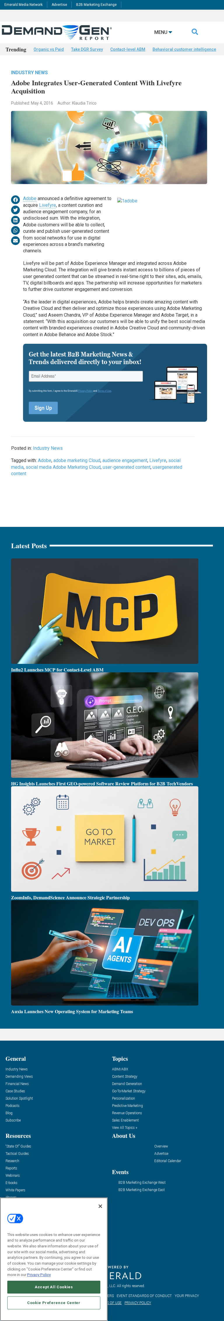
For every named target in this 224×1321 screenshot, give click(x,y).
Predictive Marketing (127, 1106)
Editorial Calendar (167, 1161)
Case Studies (15, 1091)
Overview (161, 1146)
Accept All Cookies (54, 1287)
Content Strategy (124, 1077)
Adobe (29, 198)
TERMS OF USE (109, 1303)
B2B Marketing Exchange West (142, 1183)
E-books (12, 1183)
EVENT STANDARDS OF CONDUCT (144, 1296)
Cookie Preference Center (53, 1303)
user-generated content (126, 467)
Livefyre (47, 205)
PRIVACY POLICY (138, 1303)
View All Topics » (124, 1128)
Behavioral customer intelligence (184, 49)
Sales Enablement (125, 1120)
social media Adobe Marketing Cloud (63, 467)
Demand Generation (127, 1084)
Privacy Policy (39, 1275)
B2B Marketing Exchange (96, 4)
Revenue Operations (127, 1113)
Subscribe (13, 1120)
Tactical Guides (17, 1154)
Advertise (59, 4)
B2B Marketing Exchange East (141, 1190)
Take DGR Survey (87, 49)
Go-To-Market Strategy (129, 1091)
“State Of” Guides (18, 1146)
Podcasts (13, 1106)
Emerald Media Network (23, 4)
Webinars (13, 1176)
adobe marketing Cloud (76, 460)
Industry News (29, 72)
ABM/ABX (120, 1069)
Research (12, 1161)
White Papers (15, 1190)
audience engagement (124, 460)
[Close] (100, 1206)
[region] (54, 1259)
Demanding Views (19, 1077)
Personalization (123, 1098)
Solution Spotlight (19, 1098)
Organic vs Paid (49, 49)
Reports (11, 1168)
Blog (9, 1113)
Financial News (17, 1084)
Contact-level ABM (127, 49)
